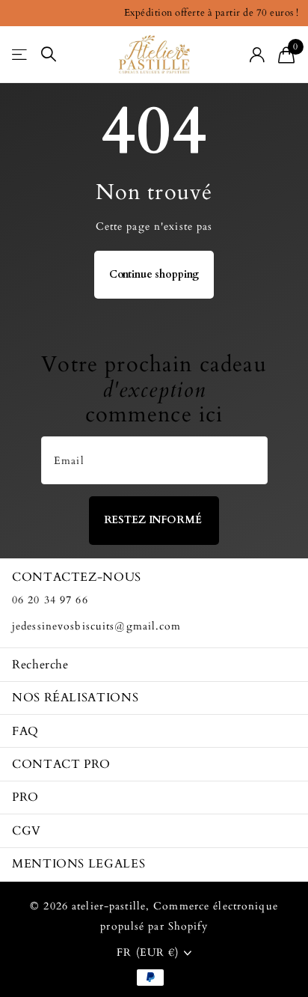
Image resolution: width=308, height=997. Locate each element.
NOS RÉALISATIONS (75, 697)
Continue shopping (154, 274)
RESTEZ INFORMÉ (154, 520)
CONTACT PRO (61, 764)
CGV (26, 831)
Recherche (40, 664)
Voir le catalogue (20, 54)
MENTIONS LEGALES (78, 864)
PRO (25, 797)
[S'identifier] (258, 55)
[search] (48, 54)
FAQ (25, 731)
